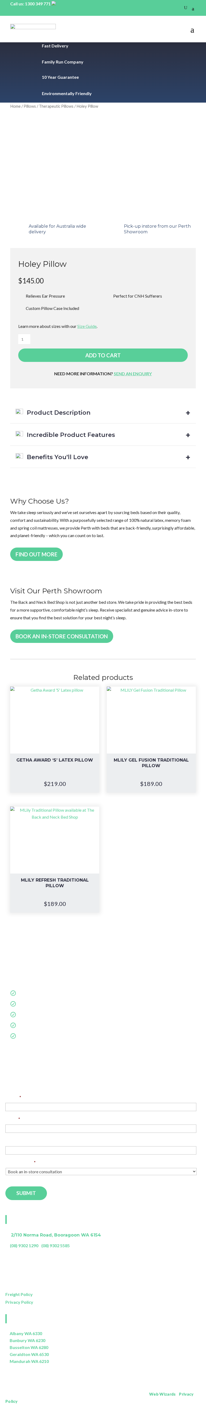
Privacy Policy (19, 1302)
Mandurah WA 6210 (29, 1361)
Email (12, 1118)
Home (15, 106)
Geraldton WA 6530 (29, 1354)
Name (13, 1097)
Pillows (30, 106)
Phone (11, 1140)
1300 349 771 (38, 3)
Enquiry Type (20, 1162)
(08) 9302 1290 (24, 1245)
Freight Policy (19, 1294)
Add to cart (103, 355)
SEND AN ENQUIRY (133, 373)
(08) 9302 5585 (55, 1245)
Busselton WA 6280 (29, 1347)
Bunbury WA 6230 (27, 1340)
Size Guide (87, 326)
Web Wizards (162, 1394)
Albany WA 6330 (26, 1333)
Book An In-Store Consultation (62, 636)
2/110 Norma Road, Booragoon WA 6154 (56, 1235)
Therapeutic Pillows (56, 106)
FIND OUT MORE (36, 554)
